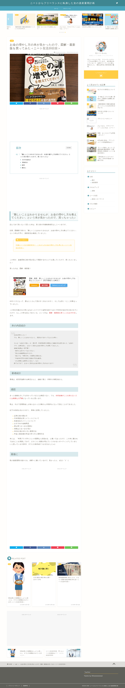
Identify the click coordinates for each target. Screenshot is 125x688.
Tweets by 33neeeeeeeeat (93, 676)
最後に (24, 168)
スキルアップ (94, 187)
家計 (93, 180)
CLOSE (69, 147)
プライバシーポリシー (14, 685)
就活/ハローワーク (98, 199)
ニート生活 (93, 195)
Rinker (38, 282)
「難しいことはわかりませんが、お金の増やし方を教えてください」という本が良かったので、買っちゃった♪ (45, 155)
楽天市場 (45, 285)
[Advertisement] (44, 124)
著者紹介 (25, 162)
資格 (93, 191)
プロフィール (67, 8)
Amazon (34, 285)
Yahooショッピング (59, 285)
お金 (12, 40)
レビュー (93, 209)
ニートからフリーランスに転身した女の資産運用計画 (62, 3)
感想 (23, 165)
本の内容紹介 (26, 160)
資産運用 (95, 182)
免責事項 (25, 685)
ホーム (56, 8)
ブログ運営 (93, 204)
